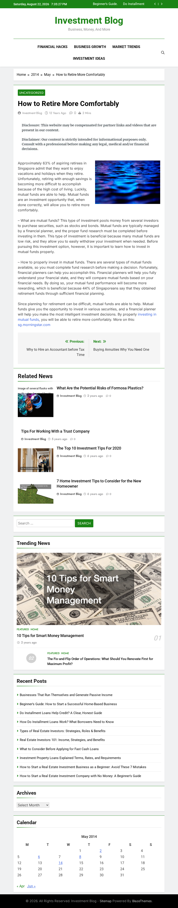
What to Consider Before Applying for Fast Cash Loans (59, 749)
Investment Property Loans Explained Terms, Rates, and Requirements (70, 758)
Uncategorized (31, 93)
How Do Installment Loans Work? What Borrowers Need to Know (125, 4)
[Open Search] (163, 52)
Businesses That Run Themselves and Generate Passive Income (66, 695)
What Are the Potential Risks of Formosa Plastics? (100, 388)
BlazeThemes (142, 901)
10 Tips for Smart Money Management (50, 635)
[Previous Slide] (155, 4)
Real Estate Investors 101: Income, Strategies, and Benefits (62, 740)
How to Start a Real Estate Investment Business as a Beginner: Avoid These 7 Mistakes (83, 767)
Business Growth (90, 47)
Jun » (31, 886)
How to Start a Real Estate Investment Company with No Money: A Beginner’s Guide (80, 776)
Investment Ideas (89, 58)
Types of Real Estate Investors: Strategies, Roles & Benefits (62, 731)
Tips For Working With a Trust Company (55, 431)
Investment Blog (89, 20)
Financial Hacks (53, 47)
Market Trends (126, 47)
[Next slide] (162, 4)
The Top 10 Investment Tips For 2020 (89, 448)
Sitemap (106, 901)
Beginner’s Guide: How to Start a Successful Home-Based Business (68, 704)
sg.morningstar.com (34, 325)
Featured (23, 629)
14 (61, 863)
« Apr (21, 886)
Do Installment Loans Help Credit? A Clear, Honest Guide (61, 713)
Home (34, 629)
